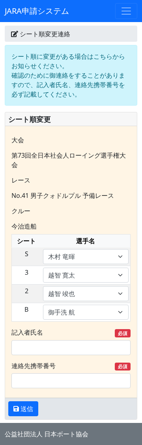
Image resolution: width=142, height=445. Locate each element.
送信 (26, 408)
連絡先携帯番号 (69, 365)
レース (20, 180)
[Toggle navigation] (126, 11)
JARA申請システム (37, 11)
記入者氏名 (69, 332)
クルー (20, 211)
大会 (17, 140)
